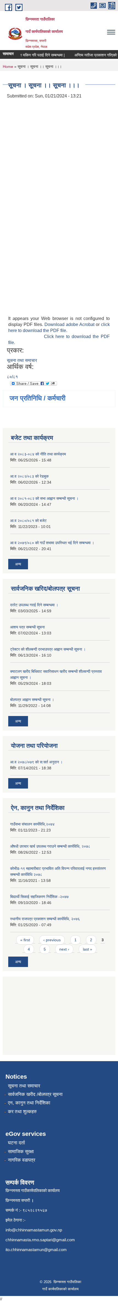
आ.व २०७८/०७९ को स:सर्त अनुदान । (36, 762)
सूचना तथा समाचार (22, 360)
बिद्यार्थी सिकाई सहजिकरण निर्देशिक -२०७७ (39, 896)
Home (8, 66)
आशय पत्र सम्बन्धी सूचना (27, 627)
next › (64, 949)
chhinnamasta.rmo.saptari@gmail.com (40, 1239)
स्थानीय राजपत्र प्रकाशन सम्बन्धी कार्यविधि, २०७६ (45, 919)
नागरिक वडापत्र (21, 1160)
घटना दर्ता (16, 1142)
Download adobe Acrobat (70, 324)
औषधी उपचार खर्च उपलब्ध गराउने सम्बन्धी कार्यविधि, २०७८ (50, 846)
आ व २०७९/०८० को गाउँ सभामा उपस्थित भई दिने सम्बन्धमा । (52, 543)
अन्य (18, 564)
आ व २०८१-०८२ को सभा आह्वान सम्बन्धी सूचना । (44, 498)
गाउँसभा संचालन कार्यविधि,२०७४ (32, 824)
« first (25, 940)
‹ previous (52, 940)
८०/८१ (12, 376)
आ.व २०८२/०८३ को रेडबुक (29, 476)
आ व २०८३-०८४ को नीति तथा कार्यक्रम (38, 454)
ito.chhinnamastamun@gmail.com (36, 1249)
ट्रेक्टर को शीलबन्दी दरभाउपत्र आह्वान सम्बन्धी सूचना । (48, 649)
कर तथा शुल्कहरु (22, 1111)
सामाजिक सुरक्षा (21, 1151)
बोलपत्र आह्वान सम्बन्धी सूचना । (32, 699)
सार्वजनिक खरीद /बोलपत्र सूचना (35, 1094)
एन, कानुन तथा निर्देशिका (29, 1102)
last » (87, 949)
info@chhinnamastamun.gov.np (33, 1230)
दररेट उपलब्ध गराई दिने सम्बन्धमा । (34, 605)
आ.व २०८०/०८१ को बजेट (28, 520)
